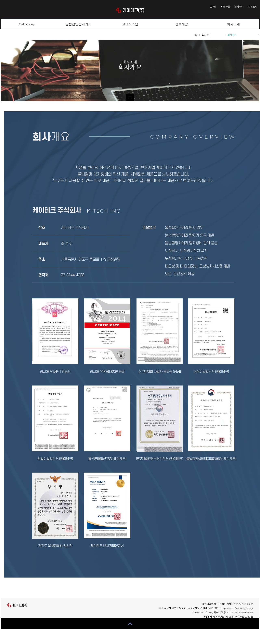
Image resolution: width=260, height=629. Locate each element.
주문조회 (252, 6)
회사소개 (206, 35)
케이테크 (130, 10)
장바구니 (239, 6)
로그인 (213, 6)
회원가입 (225, 6)
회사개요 (232, 35)
